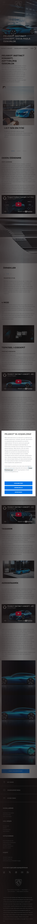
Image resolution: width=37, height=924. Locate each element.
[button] (18, 483)
